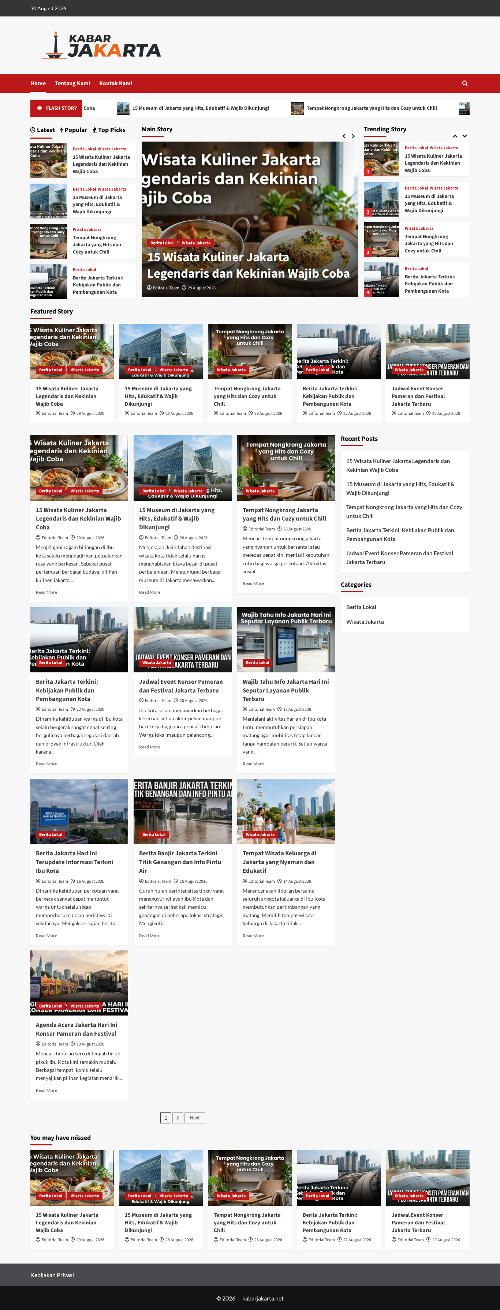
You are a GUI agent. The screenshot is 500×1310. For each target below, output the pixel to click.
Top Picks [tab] (111, 130)
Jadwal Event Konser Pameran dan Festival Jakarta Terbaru (429, 284)
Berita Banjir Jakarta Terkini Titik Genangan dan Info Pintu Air (180, 862)
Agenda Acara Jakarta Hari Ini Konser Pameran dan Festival (76, 1029)
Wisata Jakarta (196, 243)
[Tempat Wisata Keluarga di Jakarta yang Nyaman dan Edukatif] (286, 811)
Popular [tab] (75, 130)
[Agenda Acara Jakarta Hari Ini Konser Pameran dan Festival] (79, 983)
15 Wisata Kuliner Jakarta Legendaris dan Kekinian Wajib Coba (248, 265)
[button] (465, 83)
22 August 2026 (357, 413)
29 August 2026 (202, 288)
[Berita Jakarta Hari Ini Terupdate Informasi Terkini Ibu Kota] (79, 811)
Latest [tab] (45, 130)
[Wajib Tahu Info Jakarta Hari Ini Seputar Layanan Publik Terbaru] (286, 639)
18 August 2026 (297, 709)
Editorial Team (166, 288)
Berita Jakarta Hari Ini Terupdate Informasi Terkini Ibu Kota (74, 862)
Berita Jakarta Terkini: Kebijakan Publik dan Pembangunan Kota (430, 244)
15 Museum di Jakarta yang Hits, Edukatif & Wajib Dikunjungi (155, 108)
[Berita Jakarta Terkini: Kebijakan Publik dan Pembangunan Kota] (381, 239)
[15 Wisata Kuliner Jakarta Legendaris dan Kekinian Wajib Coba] (48, 160)
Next (195, 1118)
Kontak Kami (115, 83)
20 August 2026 (446, 413)
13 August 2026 (90, 1044)
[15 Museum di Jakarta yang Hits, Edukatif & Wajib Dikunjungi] (381, 159)
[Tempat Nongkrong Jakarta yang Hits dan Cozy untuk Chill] (381, 199)
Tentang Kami (72, 83)
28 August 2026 (179, 413)
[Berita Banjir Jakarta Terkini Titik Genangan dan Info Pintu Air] (182, 811)
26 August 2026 (268, 413)
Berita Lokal (161, 243)
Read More (46, 592)
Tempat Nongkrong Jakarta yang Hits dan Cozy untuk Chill (326, 108)
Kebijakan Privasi (52, 1274)
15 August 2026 (194, 881)
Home (38, 83)
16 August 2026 (90, 881)
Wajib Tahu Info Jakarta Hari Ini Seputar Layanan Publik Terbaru (286, 690)
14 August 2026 (297, 881)
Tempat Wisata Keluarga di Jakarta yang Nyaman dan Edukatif (280, 862)
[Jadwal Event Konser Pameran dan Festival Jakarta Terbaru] (381, 279)
